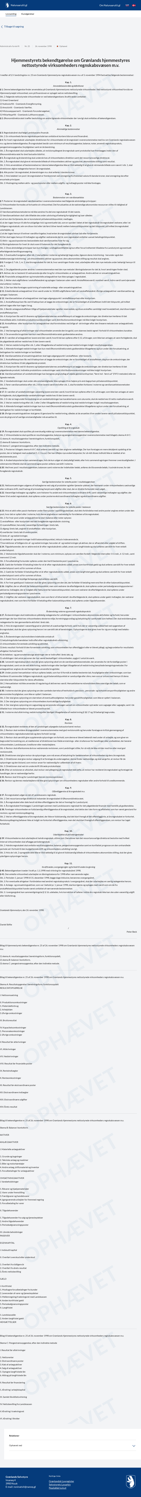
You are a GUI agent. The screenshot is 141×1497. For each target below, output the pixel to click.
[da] (133, 5)
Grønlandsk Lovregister (61, 1481)
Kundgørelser (27, 13)
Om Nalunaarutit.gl (109, 5)
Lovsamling (11, 13)
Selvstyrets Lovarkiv (60, 1484)
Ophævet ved (15, 1445)
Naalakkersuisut (57, 1487)
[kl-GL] (127, 5)
